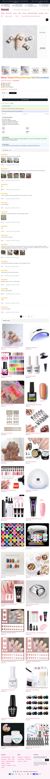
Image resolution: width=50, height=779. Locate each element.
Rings (19, 13)
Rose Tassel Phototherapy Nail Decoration (31, 16)
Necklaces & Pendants (33, 13)
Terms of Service (21, 759)
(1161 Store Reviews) (12, 89)
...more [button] (3, 125)
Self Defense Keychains (6, 757)
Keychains (3, 765)
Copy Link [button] (25, 113)
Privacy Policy (28, 759)
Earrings (24, 13)
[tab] (7, 150)
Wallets (3, 767)
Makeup (3, 13)
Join (47, 759)
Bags (14, 765)
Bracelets (41, 13)
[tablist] (25, 150)
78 (28, 316)
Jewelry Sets (9, 765)
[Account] (46, 9)
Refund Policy (20, 757)
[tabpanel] (25, 235)
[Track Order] (43, 9)
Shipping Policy (27, 757)
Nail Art (15, 13)
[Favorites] (41, 9)
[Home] (1, 16)
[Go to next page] (31, 316)
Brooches (47, 13)
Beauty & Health (8, 16)
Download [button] (47, 113)
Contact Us (20, 761)
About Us (25, 761)
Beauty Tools (9, 13)
